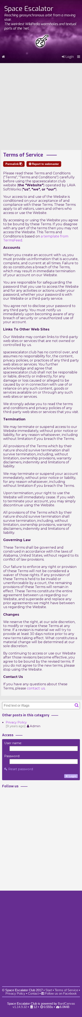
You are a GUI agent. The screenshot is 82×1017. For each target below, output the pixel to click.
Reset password (20, 769)
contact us (36, 688)
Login (69, 56)
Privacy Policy (16, 722)
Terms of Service (66, 990)
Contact (33, 993)
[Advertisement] (41, 105)
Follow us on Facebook (60, 993)
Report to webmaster (45, 164)
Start (48, 990)
